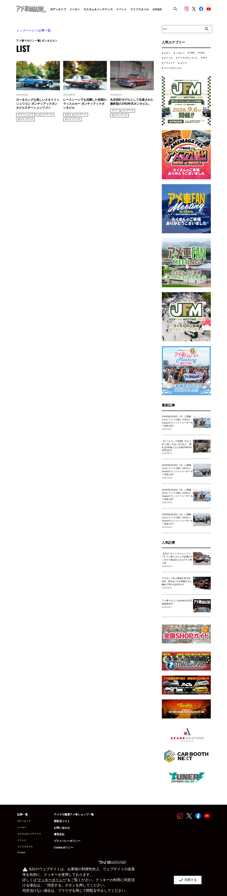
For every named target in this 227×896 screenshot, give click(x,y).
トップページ (25, 30)
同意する (187, 880)
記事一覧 (44, 30)
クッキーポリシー (52, 880)
